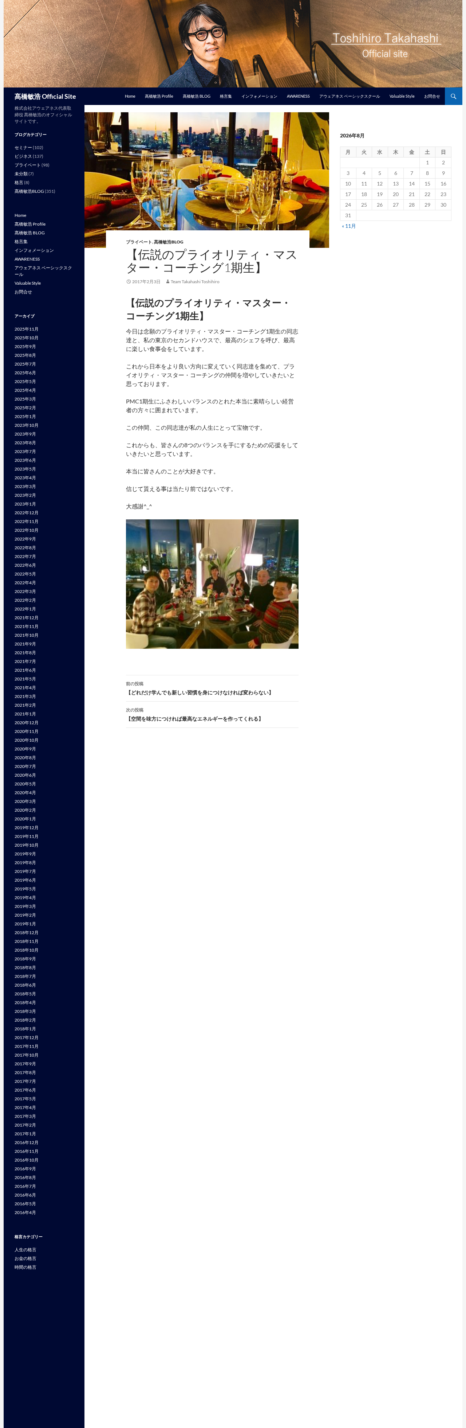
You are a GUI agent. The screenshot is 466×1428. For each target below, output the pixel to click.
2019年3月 (25, 906)
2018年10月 (27, 950)
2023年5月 (25, 469)
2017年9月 (25, 1063)
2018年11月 (27, 941)
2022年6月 (25, 565)
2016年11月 (27, 1151)
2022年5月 (25, 574)
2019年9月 (25, 854)
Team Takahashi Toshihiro (195, 281)
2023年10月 (27, 425)
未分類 (21, 173)
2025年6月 (25, 372)
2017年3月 (25, 1116)
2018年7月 (25, 976)
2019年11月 (27, 836)
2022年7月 (25, 556)
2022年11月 (27, 521)
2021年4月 (25, 687)
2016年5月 (25, 1203)
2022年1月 (25, 609)
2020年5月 (25, 784)
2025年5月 (25, 381)
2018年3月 (25, 1011)
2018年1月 (25, 1028)
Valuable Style (402, 96)
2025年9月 (25, 346)
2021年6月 (25, 670)
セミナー (23, 147)
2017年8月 (25, 1072)
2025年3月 (25, 399)
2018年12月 (27, 932)
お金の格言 (25, 1258)
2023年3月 (25, 486)
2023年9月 (25, 434)
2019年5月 (25, 888)
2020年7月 (25, 766)
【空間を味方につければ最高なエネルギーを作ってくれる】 (195, 714)
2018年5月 (25, 993)
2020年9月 (25, 749)
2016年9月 (25, 1168)
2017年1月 (25, 1133)
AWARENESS (298, 96)
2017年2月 (25, 1125)
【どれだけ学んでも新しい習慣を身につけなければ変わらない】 (200, 688)
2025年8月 (25, 355)
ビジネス (23, 156)
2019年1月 (25, 923)
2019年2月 (25, 915)
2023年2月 (25, 495)
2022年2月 (25, 600)
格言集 (226, 96)
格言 (19, 182)
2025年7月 (25, 364)
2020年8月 (25, 757)
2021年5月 (25, 679)
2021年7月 (25, 661)
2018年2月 (25, 1020)
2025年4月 (25, 390)
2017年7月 (25, 1081)
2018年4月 (25, 1002)
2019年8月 (25, 862)
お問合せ (432, 96)
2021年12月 (27, 617)
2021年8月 (25, 652)
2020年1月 (25, 819)
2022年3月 (25, 591)
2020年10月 (27, 740)
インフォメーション (259, 96)
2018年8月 (25, 967)
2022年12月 (27, 512)
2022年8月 (25, 547)
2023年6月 (25, 460)
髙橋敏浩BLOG (168, 242)
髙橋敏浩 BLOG (196, 96)
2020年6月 (25, 775)
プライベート (139, 242)
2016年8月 (25, 1177)
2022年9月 (25, 539)
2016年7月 (25, 1186)
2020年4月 (25, 792)
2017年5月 (25, 1098)
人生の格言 (25, 1249)
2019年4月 (25, 897)
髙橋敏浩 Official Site (45, 96)
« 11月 (349, 226)
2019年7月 (25, 871)
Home (130, 96)
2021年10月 (27, 635)
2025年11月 (27, 329)
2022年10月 (27, 530)
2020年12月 (27, 722)
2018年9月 (25, 958)
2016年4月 (25, 1212)
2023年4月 (25, 477)
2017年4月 (25, 1107)
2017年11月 (27, 1046)
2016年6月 (25, 1195)
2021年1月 (25, 714)
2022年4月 (25, 582)
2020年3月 (25, 801)
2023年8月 (25, 442)
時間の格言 (25, 1267)
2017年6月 (25, 1090)
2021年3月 (25, 696)
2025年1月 (25, 416)
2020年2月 (25, 810)
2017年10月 (27, 1055)
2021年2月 (25, 705)
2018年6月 (25, 985)
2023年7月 (25, 451)
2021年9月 (25, 644)
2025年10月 (27, 337)
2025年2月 (25, 407)
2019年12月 (27, 827)
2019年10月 (27, 845)
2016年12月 (27, 1142)
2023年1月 (25, 504)
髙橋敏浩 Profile (159, 96)
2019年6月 (25, 880)
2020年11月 (27, 731)
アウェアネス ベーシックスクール (349, 96)
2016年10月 (27, 1160)
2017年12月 (27, 1037)
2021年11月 (27, 626)
